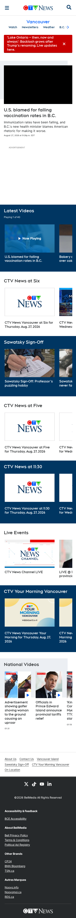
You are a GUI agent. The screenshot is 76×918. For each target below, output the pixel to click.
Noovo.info (12, 887)
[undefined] (30, 243)
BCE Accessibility (16, 818)
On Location (12, 769)
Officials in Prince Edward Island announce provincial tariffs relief (49, 710)
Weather (49, 27)
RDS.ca (9, 896)
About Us (10, 759)
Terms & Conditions (17, 840)
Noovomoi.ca (13, 892)
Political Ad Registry (17, 844)
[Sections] (7, 8)
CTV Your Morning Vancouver (50, 764)
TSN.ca (9, 870)
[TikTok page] (34, 784)
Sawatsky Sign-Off (17, 764)
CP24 (8, 861)
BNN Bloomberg (15, 866)
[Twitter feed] (26, 784)
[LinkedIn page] (49, 784)
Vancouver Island (48, 759)
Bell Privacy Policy (16, 835)
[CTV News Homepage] (38, 7)
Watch (13, 27)
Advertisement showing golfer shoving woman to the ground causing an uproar (17, 712)
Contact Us (26, 759)
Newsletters (30, 27)
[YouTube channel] (42, 784)
